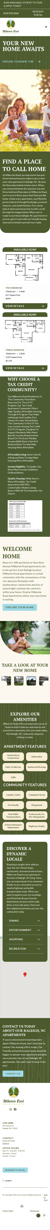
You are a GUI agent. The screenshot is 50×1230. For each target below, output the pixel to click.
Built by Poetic (46, 1197)
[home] (10, 27)
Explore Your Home (20, 607)
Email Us (6, 1143)
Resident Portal (15, 1170)
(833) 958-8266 (9, 1141)
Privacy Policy (8, 1211)
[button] (46, 27)
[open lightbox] (6, 681)
